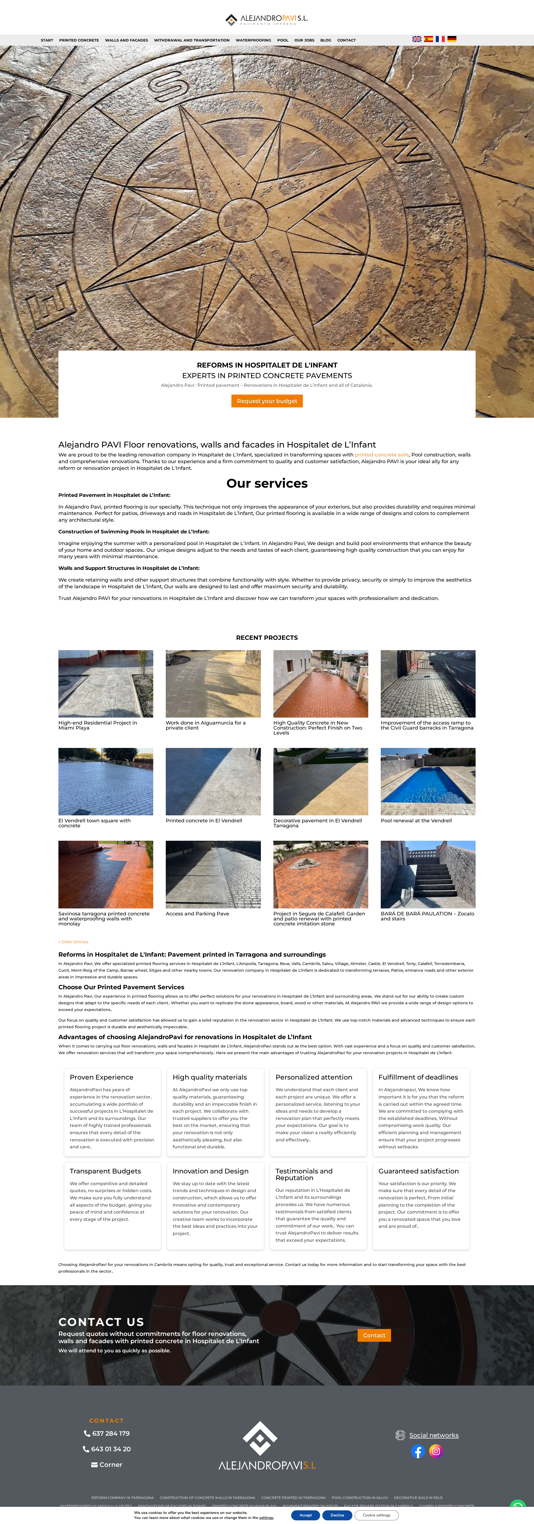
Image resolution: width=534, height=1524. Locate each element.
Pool (282, 40)
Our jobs (304, 40)
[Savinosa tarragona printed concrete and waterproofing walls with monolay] (105, 874)
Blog (325, 40)
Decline (337, 1515)
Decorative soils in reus (418, 1498)
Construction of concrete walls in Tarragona (207, 1498)
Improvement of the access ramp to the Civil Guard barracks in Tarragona (427, 725)
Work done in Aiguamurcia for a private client (206, 725)
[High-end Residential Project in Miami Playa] (105, 684)
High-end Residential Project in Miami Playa (97, 725)
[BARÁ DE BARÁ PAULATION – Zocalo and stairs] (428, 874)
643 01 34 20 (111, 1449)
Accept (306, 1515)
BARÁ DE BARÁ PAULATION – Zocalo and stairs (427, 916)
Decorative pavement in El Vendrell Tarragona (317, 823)
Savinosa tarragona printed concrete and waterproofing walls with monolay (104, 919)
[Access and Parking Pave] (213, 874)
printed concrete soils (382, 455)
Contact (346, 40)
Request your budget (267, 401)
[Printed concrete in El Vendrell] (213, 781)
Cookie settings (376, 1515)
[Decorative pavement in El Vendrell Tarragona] (320, 781)
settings (266, 1517)
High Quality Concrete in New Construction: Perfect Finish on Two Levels (317, 728)
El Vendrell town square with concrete (94, 823)
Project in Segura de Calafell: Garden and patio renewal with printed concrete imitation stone (319, 919)
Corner (111, 1465)
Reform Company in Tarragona (123, 1498)
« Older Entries (73, 941)
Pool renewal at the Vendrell (416, 821)
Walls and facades (126, 40)
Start (47, 40)
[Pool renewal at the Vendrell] (428, 781)
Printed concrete (79, 40)
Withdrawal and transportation (192, 40)
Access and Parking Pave (197, 914)
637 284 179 (111, 1433)
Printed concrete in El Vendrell (204, 821)
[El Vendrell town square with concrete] (105, 781)
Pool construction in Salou (360, 1498)
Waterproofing (253, 40)
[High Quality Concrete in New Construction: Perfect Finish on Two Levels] (320, 684)
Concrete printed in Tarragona (293, 1498)
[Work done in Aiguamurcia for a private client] (213, 684)
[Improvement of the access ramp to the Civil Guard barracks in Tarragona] (428, 684)
